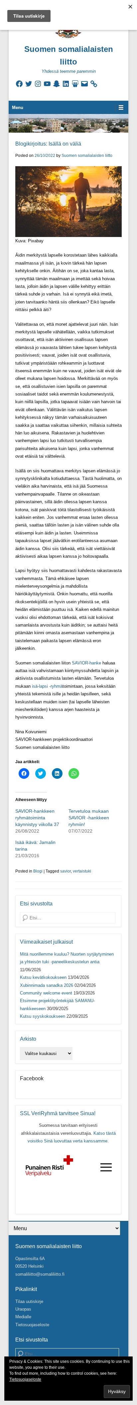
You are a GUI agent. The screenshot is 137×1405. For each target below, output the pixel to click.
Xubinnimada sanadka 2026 (46, 985)
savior (65, 871)
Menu (17, 107)
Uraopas (23, 1309)
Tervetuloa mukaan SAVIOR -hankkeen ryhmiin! (88, 817)
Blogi (38, 871)
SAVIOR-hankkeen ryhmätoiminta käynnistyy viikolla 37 (37, 817)
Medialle (23, 1316)
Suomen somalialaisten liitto (87, 155)
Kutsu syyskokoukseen (42, 1016)
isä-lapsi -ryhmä (47, 686)
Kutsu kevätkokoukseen (43, 977)
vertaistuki (82, 871)
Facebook (32, 1078)
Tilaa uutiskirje (29, 1301)
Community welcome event (46, 993)
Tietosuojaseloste (32, 1324)
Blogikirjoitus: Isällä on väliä (48, 144)
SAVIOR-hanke (86, 662)
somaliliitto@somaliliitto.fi (40, 1274)
